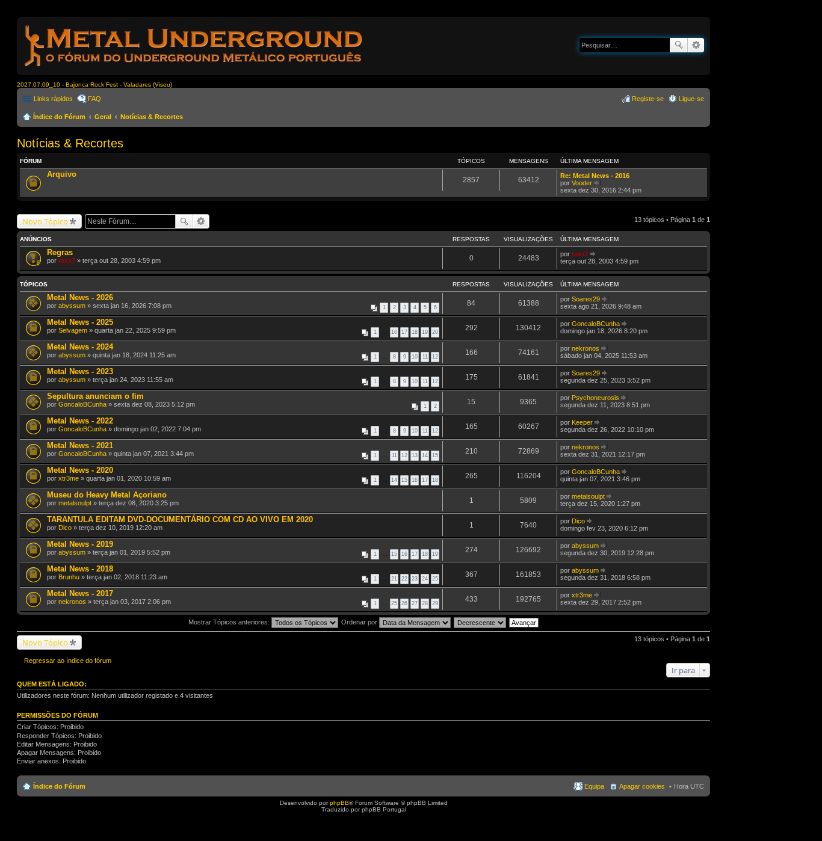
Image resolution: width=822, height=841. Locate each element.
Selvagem (72, 330)
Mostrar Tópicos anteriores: (229, 622)
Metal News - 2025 (80, 322)
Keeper (582, 422)
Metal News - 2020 (80, 470)
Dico (65, 527)
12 (435, 357)
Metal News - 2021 (80, 445)
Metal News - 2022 (80, 420)
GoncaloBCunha (596, 323)
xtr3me (68, 478)
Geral (102, 116)
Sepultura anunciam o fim (95, 396)
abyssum (71, 305)
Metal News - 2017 (80, 593)
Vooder (582, 182)
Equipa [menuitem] (594, 786)
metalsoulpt (74, 503)
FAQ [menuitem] (94, 98)
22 (404, 579)
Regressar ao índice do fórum (67, 660)
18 (415, 332)
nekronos (585, 348)
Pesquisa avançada (696, 45)
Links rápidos (53, 98)
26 (404, 603)
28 (425, 603)
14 (425, 455)
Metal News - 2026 (80, 297)
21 (394, 579)
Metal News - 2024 (80, 346)
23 (415, 579)
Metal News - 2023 (80, 371)
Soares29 (586, 299)
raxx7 (66, 260)
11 (425, 357)
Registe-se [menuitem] (648, 98)
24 (425, 579)
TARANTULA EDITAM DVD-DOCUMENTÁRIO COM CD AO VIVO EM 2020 (180, 519)
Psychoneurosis (595, 397)
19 (425, 332)
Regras (60, 252)
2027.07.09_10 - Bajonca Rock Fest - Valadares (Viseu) (94, 84)
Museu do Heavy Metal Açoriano (107, 494)
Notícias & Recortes (151, 116)
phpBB (339, 802)
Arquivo (61, 174)
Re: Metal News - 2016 (594, 175)
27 (415, 603)
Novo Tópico (45, 221)
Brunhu (68, 577)
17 (404, 332)
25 (435, 579)
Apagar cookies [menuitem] (642, 786)
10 (415, 357)
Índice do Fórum (59, 116)
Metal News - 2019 (80, 544)
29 (435, 603)
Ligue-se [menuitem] (691, 98)
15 (435, 455)
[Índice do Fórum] (194, 69)
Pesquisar (679, 45)
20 (435, 332)
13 (415, 455)
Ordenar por (360, 622)
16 (394, 332)
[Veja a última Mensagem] (597, 182)
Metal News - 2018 (80, 568)
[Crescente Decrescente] (480, 622)
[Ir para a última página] (593, 253)
